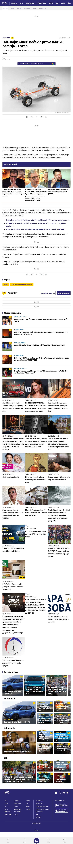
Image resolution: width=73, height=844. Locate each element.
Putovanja (8, 814)
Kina (6, 284)
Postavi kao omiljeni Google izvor (31, 64)
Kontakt (38, 817)
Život (6, 809)
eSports (16, 806)
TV (27, 803)
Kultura (16, 801)
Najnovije (14, 3)
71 (10, 330)
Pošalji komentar (63, 293)
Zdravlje (7, 812)
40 (10, 317)
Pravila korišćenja (42, 806)
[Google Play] (61, 805)
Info (6, 801)
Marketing (39, 801)
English (28, 806)
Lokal (16, 814)
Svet (57, 760)
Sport (6, 803)
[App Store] (61, 811)
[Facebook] (56, 793)
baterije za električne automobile (22, 284)
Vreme (28, 809)
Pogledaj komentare (48, 293)
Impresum (39, 803)
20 (10, 356)
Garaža (58, 700)
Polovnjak (41, 702)
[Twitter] (60, 793)
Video (28, 801)
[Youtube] (67, 793)
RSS (37, 814)
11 (12, 37)
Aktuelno (6, 38)
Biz (5, 806)
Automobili (17, 812)
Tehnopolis (17, 809)
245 (10, 343)
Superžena (17, 803)
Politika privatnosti (42, 809)
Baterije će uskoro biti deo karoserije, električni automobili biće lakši (35, 229)
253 (10, 369)
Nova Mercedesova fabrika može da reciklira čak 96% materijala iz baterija (37, 220)
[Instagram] (64, 793)
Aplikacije (39, 812)
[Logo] (4, 3)
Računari (58, 732)
